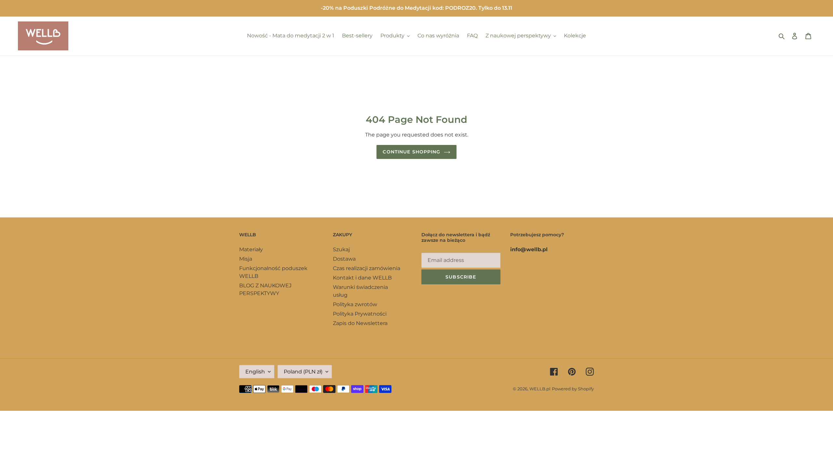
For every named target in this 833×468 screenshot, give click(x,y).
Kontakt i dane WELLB (362, 278)
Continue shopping (411, 152)
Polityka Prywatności (360, 314)
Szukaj (341, 249)
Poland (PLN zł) (303, 372)
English (255, 372)
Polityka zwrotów (355, 304)
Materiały (251, 249)
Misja (245, 259)
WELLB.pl (540, 388)
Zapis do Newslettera (360, 323)
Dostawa (344, 259)
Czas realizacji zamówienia (366, 268)
